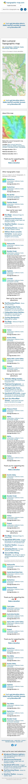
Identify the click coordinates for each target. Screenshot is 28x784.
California (17, 181)
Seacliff (16, 419)
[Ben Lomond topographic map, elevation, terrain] (14, 127)
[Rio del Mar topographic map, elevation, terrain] (4, 197)
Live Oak (10, 278)
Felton (9, 330)
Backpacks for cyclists (11, 319)
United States (10, 181)
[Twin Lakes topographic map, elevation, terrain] (4, 609)
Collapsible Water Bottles (14, 312)
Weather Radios (11, 224)
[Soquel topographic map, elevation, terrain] (4, 368)
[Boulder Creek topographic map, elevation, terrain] (4, 259)
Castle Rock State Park (14, 572)
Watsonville (11, 243)
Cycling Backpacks (12, 318)
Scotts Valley (11, 337)
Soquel (9, 366)
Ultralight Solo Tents (12, 307)
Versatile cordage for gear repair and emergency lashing (15, 221)
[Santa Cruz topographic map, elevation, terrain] (4, 182)
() (13, 146)
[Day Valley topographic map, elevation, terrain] (4, 658)
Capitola (10, 271)
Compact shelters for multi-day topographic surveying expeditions (14, 309)
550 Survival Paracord (13, 219)
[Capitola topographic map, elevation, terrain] (4, 273)
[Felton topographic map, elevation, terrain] (4, 332)
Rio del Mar (10, 195)
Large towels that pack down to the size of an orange (14, 401)
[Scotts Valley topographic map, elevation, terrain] (4, 346)
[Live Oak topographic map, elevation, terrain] (4, 287)
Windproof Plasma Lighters (14, 754)
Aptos (9, 416)
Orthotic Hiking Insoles (13, 379)
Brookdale (16, 254)
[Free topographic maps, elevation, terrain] (3, 47)
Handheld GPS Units (12, 393)
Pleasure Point (12, 409)
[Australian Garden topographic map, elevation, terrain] (4, 616)
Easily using (14, 25)
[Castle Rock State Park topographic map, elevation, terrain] (4, 574)
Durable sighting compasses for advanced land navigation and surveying (13, 235)
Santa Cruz (11, 179)
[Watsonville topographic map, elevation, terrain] (4, 246)
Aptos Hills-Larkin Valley (15, 359)
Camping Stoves (11, 228)
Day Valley (10, 656)
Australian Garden (13, 614)
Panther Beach (12, 202)
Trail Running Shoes (12, 303)
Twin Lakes (10, 606)
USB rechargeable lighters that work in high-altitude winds (14, 756)
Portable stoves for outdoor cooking (14, 228)
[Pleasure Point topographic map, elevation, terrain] (4, 411)
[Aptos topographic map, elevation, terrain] (4, 425)
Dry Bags (8, 215)
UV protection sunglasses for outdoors (14, 384)
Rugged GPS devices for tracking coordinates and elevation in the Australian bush (15, 395)
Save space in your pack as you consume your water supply (13, 314)
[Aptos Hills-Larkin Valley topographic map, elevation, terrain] (4, 361)
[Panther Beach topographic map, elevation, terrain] (4, 205)
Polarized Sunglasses (13, 384)
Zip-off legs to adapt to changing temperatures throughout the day (15, 556)
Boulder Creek (12, 251)
